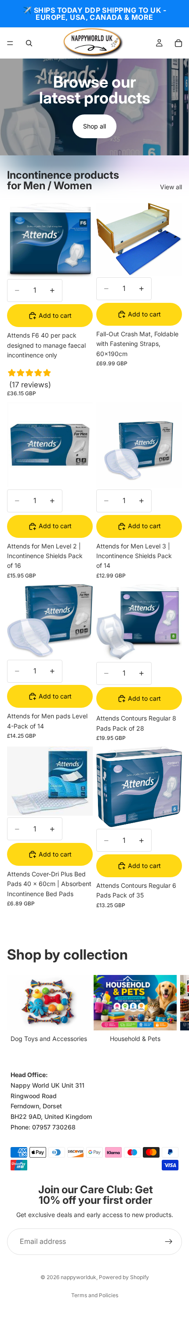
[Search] (29, 43)
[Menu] (10, 43)
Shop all (94, 126)
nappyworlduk (78, 1277)
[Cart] (178, 43)
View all (171, 187)
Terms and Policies (94, 1295)
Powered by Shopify (124, 1277)
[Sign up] (169, 1241)
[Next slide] (172, 1009)
